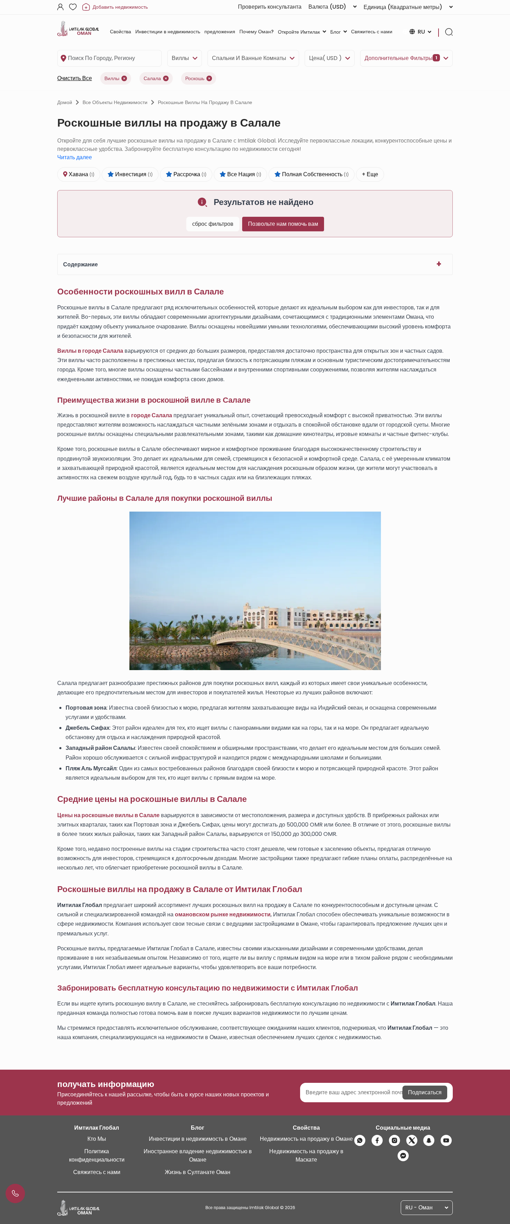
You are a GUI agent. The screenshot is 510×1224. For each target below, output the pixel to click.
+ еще (370, 174)
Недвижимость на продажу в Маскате (306, 1155)
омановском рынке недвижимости (223, 914)
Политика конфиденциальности (97, 1155)
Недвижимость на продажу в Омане (306, 1139)
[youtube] (446, 1140)
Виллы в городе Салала (90, 351)
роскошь (194, 78)
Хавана (80, 174)
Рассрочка (189, 174)
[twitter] (411, 1140)
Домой (64, 102)
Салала (152, 78)
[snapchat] (428, 1140)
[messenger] (403, 1155)
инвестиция (133, 174)
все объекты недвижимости (115, 102)
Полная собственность (315, 174)
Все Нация (243, 174)
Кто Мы (96, 1139)
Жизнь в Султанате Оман (197, 1172)
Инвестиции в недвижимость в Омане (198, 1139)
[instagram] (394, 1140)
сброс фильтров (212, 224)
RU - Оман (419, 1208)
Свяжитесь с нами (96, 1172)
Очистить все (74, 78)
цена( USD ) (325, 58)
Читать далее (74, 157)
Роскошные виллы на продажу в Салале (205, 102)
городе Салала (151, 415)
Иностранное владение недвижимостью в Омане (198, 1155)
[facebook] (377, 1140)
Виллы (180, 58)
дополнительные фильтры (401, 58)
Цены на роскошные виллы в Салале (108, 815)
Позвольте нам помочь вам (283, 224)
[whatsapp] (359, 1140)
